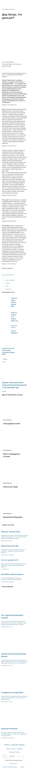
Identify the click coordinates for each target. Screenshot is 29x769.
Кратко (21, 744)
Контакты (13, 748)
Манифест (19, 748)
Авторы (8, 748)
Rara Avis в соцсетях (14, 752)
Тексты (7, 744)
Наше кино (8, 289)
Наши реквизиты (13, 763)
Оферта (22, 767)
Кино (7, 286)
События (14, 744)
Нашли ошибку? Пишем (8, 275)
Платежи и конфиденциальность (10, 767)
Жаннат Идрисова (10, 280)
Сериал (8, 283)
